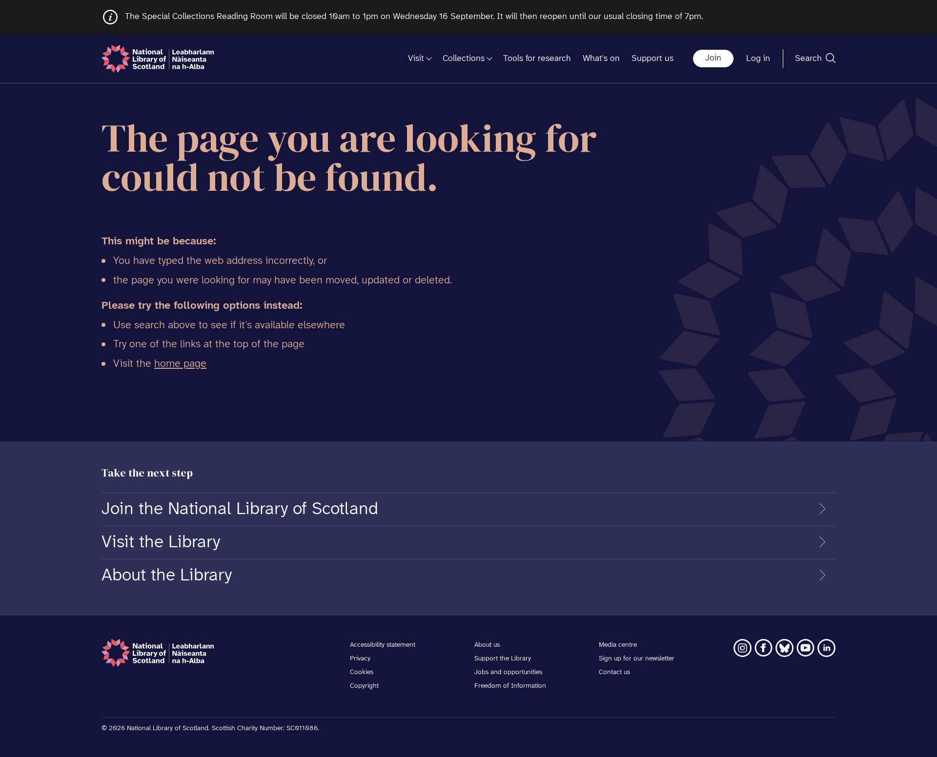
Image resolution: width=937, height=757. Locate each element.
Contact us (614, 672)
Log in (758, 58)
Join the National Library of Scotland (240, 509)
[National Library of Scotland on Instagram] (742, 648)
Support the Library (502, 658)
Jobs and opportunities (508, 672)
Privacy (360, 658)
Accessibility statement (382, 645)
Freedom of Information (510, 686)
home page (180, 364)
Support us (652, 58)
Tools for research (537, 58)
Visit (416, 58)
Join (713, 58)
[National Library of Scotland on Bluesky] (784, 648)
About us (487, 645)
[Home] (158, 59)
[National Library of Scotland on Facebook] (763, 648)
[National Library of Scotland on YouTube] (805, 648)
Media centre (618, 645)
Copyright (364, 686)
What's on (601, 58)
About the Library (167, 575)
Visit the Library (161, 542)
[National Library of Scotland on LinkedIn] (826, 648)
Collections (464, 58)
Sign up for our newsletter (636, 658)
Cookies (361, 672)
